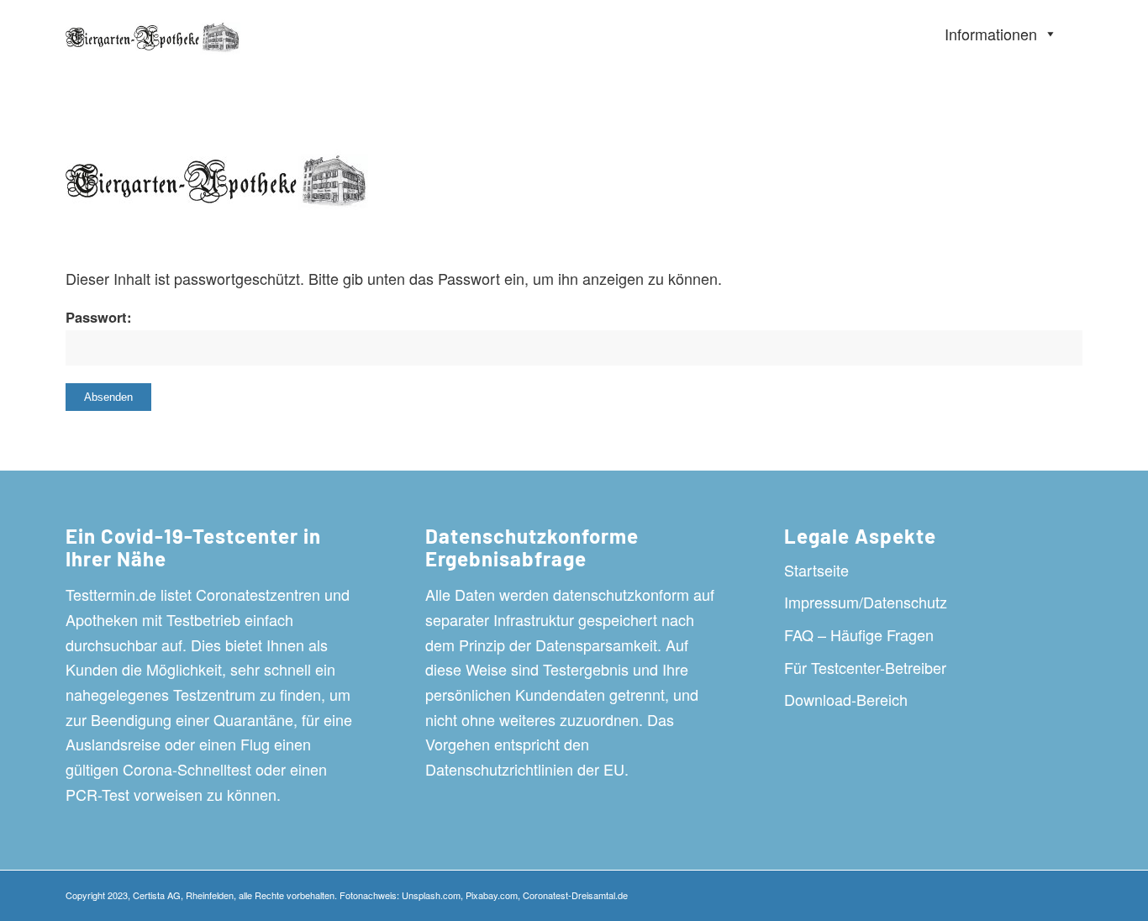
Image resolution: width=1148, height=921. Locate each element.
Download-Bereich (846, 699)
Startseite (816, 570)
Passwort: (99, 317)
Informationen (991, 34)
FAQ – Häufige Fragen (859, 634)
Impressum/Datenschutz (865, 602)
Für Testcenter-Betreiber (865, 667)
